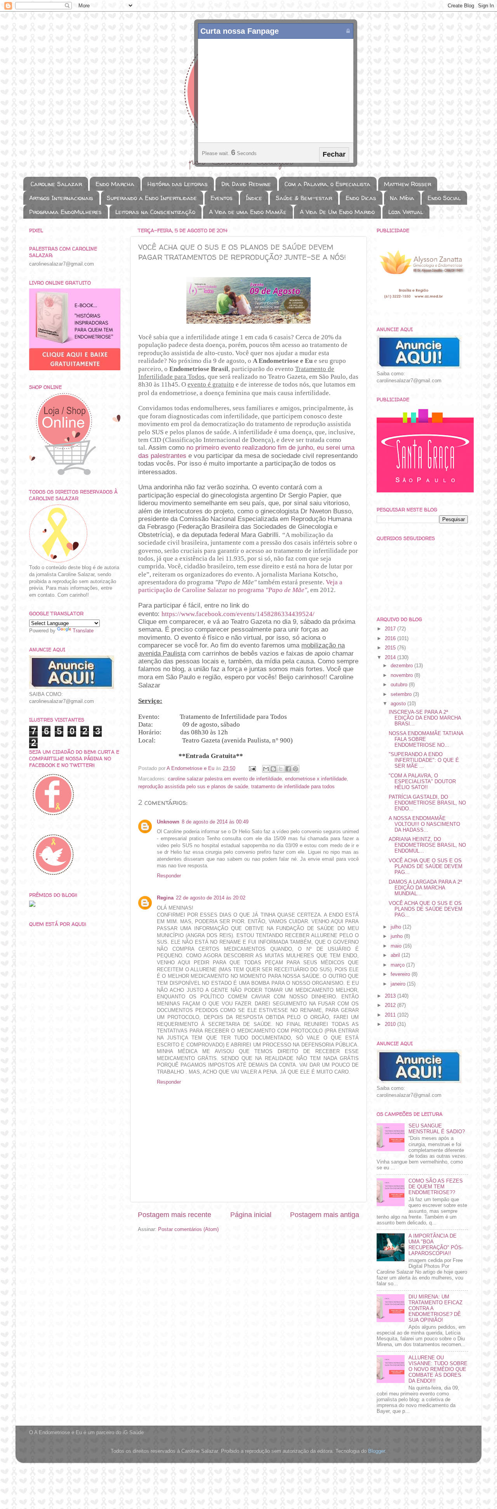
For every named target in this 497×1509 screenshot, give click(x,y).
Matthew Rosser (407, 184)
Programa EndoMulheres (65, 212)
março (398, 965)
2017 (391, 629)
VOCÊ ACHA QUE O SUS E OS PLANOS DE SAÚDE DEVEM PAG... (425, 866)
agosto (399, 703)
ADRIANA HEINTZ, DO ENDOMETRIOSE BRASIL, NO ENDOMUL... (427, 845)
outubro (400, 684)
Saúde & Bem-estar (304, 198)
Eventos (221, 198)
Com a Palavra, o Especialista (327, 184)
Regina (165, 898)
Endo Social (444, 198)
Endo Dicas (361, 198)
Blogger (376, 1451)
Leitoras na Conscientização (155, 212)
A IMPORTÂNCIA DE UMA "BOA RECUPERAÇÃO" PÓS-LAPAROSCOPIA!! (435, 1244)
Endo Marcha (115, 184)
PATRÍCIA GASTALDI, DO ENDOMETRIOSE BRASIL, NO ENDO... (427, 802)
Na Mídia (402, 198)
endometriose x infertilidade (316, 779)
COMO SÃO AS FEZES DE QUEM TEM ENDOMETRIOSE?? (435, 1186)
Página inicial (250, 1215)
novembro (402, 675)
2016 (391, 638)
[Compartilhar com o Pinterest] (295, 769)
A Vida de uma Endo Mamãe (248, 212)
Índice (254, 198)
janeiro (399, 984)
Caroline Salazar (56, 184)
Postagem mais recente (174, 1215)
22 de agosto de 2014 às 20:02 (210, 898)
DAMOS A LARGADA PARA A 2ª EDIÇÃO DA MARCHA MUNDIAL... (425, 887)
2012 (391, 1005)
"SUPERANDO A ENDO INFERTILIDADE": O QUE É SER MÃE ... (424, 760)
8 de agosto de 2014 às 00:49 (215, 822)
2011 (391, 1015)
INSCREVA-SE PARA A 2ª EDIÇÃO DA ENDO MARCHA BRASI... (425, 718)
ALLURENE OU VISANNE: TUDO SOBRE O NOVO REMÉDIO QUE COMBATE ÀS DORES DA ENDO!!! (437, 1369)
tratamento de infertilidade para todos (293, 786)
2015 (391, 648)
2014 (391, 657)
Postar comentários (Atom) (188, 1229)
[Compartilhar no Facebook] (288, 769)
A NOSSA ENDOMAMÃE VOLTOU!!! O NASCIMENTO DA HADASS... (424, 824)
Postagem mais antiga (324, 1215)
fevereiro (401, 974)
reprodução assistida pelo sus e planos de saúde (193, 786)
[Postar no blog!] (273, 769)
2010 (391, 1024)
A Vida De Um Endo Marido (337, 212)
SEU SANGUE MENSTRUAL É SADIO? (436, 1128)
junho (397, 936)
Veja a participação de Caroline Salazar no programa (240, 586)
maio (397, 946)
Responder (169, 876)
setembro (402, 694)
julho (397, 927)
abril (396, 955)
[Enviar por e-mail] (266, 769)
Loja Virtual (405, 212)
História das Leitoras (178, 184)
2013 (391, 996)
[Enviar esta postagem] (252, 768)
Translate (83, 631)
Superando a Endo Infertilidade (152, 198)
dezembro (402, 665)
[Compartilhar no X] (281, 769)
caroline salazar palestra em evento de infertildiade (225, 779)
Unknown (168, 822)
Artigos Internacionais (61, 198)
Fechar (334, 154)
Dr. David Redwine (246, 184)
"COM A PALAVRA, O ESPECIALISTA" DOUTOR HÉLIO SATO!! (422, 781)
